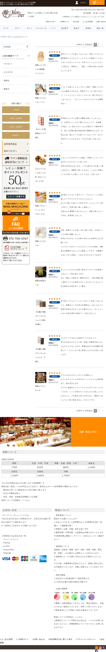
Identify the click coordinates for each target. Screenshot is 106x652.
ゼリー (17, 28)
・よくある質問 (87, 21)
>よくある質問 (6, 639)
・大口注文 (75, 21)
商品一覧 (100, 28)
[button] (102, 45)
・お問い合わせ (100, 21)
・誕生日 (5, 89)
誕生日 (76, 28)
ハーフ (53, 28)
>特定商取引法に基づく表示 (60, 639)
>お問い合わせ (38, 639)
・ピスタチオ (7, 72)
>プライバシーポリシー (86, 639)
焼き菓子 (64, 28)
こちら (23, 500)
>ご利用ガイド (22, 639)
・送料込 (5, 81)
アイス (5, 28)
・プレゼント (7, 64)
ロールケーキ (41, 28)
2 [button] (98, 45)
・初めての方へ (50, 21)
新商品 (88, 28)
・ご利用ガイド (63, 21)
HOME (3, 37)
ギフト (29, 28)
